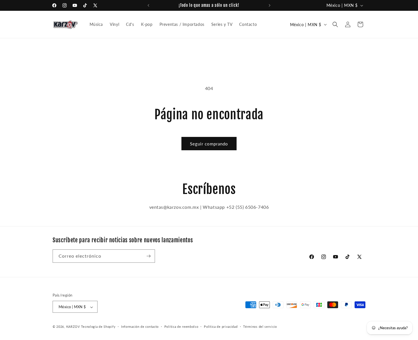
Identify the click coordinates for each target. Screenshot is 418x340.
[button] (335, 24)
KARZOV (73, 327)
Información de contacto (140, 326)
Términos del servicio (260, 326)
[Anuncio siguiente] (269, 5)
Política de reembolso (181, 326)
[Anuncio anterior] (148, 5)
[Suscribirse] (148, 256)
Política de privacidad (220, 326)
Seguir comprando (209, 143)
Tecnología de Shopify (98, 327)
